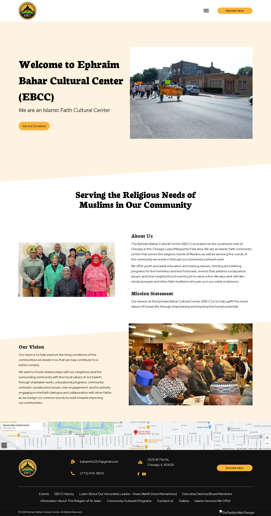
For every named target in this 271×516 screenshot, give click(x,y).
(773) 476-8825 (92, 473)
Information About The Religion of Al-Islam (71, 501)
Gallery (184, 501)
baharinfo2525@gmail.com (99, 461)
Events (44, 494)
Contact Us (165, 501)
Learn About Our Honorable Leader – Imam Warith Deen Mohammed (128, 494)
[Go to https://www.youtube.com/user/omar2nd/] (144, 474)
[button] (206, 10)
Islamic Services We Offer (213, 501)
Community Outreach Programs (129, 501)
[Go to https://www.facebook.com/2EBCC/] (138, 474)
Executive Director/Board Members (207, 494)
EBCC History (64, 494)
